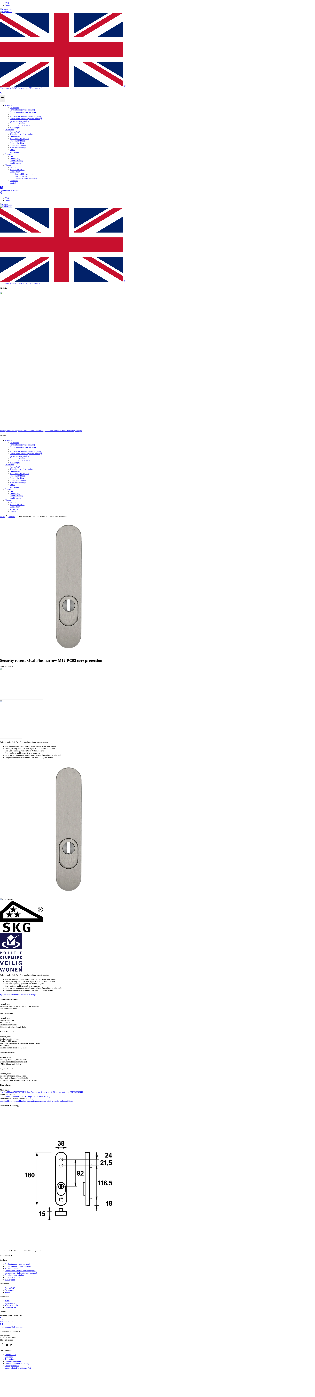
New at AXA (15, 132)
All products (14, 108)
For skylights (15, 127)
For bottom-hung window (20, 125)
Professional (9, 130)
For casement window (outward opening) (26, 116)
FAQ (7, 3)
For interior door (16, 114)
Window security (16, 161)
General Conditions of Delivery (17, 1363)
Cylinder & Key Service (9, 189)
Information (9, 154)
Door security (15, 158)
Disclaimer (9, 1357)
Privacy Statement (12, 1366)
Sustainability (15, 172)
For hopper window (17, 123)
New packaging (21, 176)
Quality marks (15, 163)
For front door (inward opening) (22, 110)
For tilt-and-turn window (19, 121)
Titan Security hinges (18, 147)
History (13, 167)
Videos (12, 150)
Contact (8, 5)
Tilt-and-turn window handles (21, 134)
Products (8, 105)
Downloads (14, 152)
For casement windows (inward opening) (26, 119)
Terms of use (10, 1359)
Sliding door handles (18, 145)
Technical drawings (28, 994)
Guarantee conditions (13, 1361)
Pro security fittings (17, 143)
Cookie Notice (10, 1355)
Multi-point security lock (19, 139)
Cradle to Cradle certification (26, 178)
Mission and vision (17, 170)
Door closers (15, 136)
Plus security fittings (17, 141)
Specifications (5, 994)
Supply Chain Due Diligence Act (18, 1368)
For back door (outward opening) (23, 112)
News (12, 156)
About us (8, 165)
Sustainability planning (23, 174)
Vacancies (14, 181)
